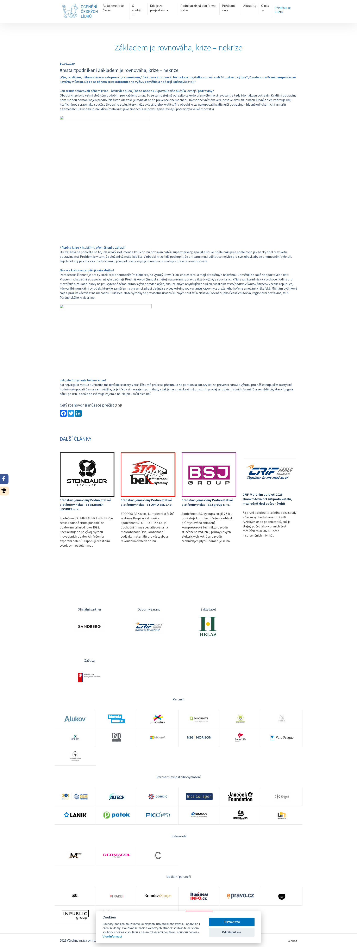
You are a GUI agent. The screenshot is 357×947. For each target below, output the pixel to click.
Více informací (112, 936)
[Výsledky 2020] (5, 490)
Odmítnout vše (231, 932)
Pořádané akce (229, 8)
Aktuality (249, 6)
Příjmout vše (232, 921)
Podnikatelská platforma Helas (198, 8)
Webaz (292, 941)
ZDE (118, 405)
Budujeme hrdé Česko (113, 8)
